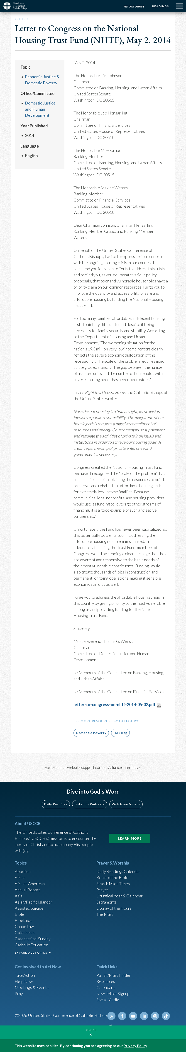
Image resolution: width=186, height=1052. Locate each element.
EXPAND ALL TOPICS (31, 952)
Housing (120, 733)
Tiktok (166, 1016)
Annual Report (27, 889)
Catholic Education (31, 944)
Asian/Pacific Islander (33, 901)
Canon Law (24, 926)
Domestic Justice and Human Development (40, 109)
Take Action (25, 975)
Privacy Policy (135, 1045)
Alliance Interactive (124, 767)
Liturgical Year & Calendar (119, 895)
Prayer (102, 889)
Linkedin (144, 1016)
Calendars (105, 987)
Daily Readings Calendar (118, 871)
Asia (18, 895)
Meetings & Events (32, 987)
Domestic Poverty (91, 733)
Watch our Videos (126, 804)
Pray (19, 993)
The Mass (104, 914)
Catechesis (24, 932)
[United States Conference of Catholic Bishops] (17, 6)
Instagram (155, 1016)
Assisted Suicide (29, 908)
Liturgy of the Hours (114, 908)
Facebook (122, 1016)
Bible (19, 914)
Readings (160, 6)
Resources (105, 981)
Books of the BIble (112, 877)
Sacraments (106, 901)
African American (30, 883)
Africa (20, 877)
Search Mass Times (113, 883)
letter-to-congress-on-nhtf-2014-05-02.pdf (114, 704)
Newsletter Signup (113, 993)
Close (91, 1030)
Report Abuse (133, 6)
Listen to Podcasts (90, 804)
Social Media (107, 999)
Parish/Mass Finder (113, 975)
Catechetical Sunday (33, 938)
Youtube (133, 1016)
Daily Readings (55, 804)
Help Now (24, 981)
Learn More (130, 838)
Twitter (111, 1016)
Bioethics (23, 920)
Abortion (23, 871)
